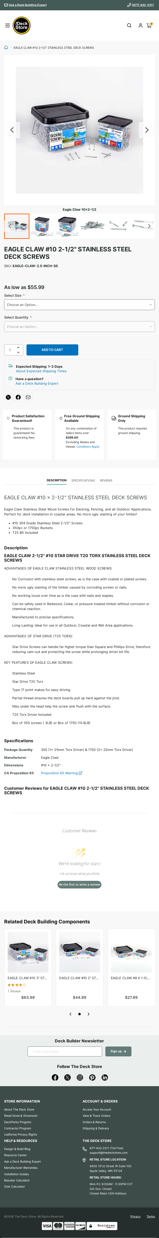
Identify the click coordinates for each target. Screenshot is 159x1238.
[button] (79, 1014)
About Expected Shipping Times (41, 371)
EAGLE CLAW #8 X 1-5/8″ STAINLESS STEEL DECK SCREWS (131, 978)
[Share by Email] (28, 397)
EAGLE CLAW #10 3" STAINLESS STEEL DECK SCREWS (28, 978)
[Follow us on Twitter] (67, 1077)
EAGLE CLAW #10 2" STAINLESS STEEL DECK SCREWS (79, 978)
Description (56, 480)
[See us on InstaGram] (80, 1077)
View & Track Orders (96, 1115)
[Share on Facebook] (18, 397)
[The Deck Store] (21, 25)
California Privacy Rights (20, 1134)
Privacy (135, 1216)
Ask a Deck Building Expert (28, 5)
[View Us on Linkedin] (104, 1077)
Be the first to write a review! (79, 884)
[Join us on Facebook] (55, 1077)
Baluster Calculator (17, 1180)
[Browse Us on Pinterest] (92, 1077)
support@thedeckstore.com (109, 1152)
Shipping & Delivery (96, 1128)
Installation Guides (16, 1174)
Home (6, 47)
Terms (151, 1216)
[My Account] (140, 25)
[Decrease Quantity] (18, 353)
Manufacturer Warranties (20, 1167)
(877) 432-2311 (143, 5)
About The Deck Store (19, 1109)
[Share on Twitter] (8, 397)
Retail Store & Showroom (20, 1115)
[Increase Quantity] (18, 347)
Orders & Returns (94, 1122)
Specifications (83, 480)
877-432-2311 (99, 1148)
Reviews (106, 480)
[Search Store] (129, 25)
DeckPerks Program (17, 1122)
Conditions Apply (87, 446)
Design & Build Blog (17, 1149)
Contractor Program (17, 1128)
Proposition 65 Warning (60, 773)
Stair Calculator (14, 1186)
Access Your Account (97, 1109)
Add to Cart (52, 350)
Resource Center (15, 1155)
